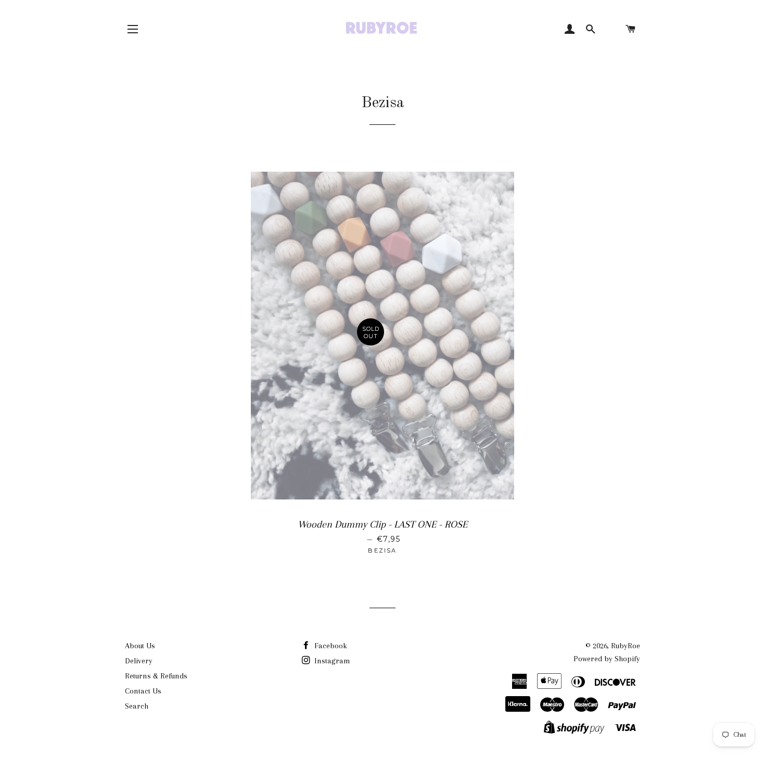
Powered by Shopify (606, 658)
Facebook (329, 645)
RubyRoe (625, 645)
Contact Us (143, 691)
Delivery (138, 660)
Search (136, 706)
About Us (140, 645)
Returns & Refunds (156, 676)
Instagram (331, 660)
